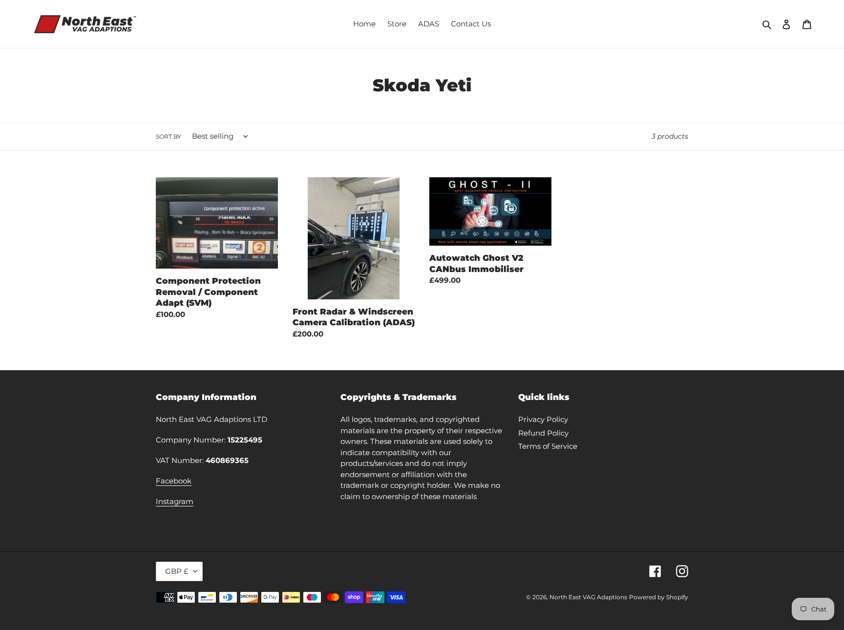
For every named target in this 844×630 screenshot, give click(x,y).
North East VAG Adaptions (588, 597)
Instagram (174, 501)
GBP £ (177, 571)
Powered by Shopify (658, 597)
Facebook (173, 480)
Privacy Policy (543, 419)
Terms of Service (547, 446)
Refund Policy (543, 433)
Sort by (168, 136)
